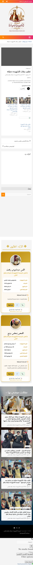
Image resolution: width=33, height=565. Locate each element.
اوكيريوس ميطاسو (9, 146)
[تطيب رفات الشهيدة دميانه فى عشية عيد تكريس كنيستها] (24, 100)
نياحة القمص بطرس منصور (21, 141)
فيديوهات (28, 68)
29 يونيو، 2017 (26, 74)
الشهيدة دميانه (26, 508)
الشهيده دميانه (18, 508)
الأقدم (19, 554)
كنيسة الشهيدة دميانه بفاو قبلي (13, 74)
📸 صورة (10, 305)
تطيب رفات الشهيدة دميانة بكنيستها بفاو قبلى (25, 126)
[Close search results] (31, 546)
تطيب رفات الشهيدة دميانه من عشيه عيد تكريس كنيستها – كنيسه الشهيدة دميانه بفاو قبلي (12, 107)
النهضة (11, 508)
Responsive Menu (6, 1)
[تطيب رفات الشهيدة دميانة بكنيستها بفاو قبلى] (24, 120)
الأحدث (24, 554)
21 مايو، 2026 (27, 455)
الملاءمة (30, 554)
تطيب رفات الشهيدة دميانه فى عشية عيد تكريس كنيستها (25, 106)
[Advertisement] (16, 215)
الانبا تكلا (28, 413)
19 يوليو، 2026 (26, 425)
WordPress (22, 535)
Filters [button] (29, 552)
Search (3, 195)
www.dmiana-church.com (16, 311)
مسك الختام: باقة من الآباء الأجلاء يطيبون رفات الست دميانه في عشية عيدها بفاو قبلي (17, 514)
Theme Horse (14, 533)
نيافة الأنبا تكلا (16, 413)
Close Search (28, 562)
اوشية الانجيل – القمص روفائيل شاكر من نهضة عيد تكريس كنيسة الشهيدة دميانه (17, 451)
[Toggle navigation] (29, 37)
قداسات (22, 413)
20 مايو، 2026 (27, 518)
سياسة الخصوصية (25, 533)
